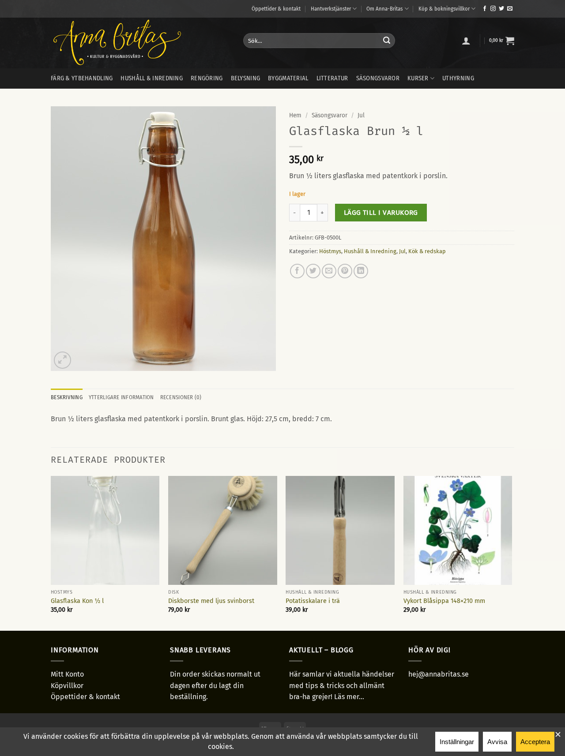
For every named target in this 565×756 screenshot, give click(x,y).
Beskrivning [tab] (67, 397)
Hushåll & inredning (151, 78)
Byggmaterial (288, 78)
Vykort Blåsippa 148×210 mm (444, 601)
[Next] (511, 552)
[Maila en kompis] (329, 271)
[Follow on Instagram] (493, 9)
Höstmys (330, 251)
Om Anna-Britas (384, 8)
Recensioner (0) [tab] (181, 397)
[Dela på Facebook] (297, 271)
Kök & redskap (427, 251)
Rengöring (207, 78)
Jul (361, 115)
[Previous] (51, 552)
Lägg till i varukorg (381, 212)
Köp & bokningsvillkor (444, 8)
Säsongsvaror (377, 78)
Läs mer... (349, 696)
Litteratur (332, 78)
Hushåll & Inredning (370, 251)
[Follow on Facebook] (484, 9)
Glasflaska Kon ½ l (77, 601)
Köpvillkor (67, 685)
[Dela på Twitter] (313, 271)
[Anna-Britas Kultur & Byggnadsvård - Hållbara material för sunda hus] (140, 43)
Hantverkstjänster (331, 8)
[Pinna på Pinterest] (345, 271)
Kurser (418, 78)
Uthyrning (458, 78)
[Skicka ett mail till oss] (509, 9)
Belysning (245, 78)
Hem (295, 115)
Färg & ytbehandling (82, 78)
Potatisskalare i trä (313, 601)
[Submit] (386, 40)
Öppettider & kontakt (276, 8)
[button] (466, 40)
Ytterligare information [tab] (121, 397)
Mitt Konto (67, 674)
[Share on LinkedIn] (361, 271)
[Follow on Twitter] (501, 9)
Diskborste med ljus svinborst (211, 601)
